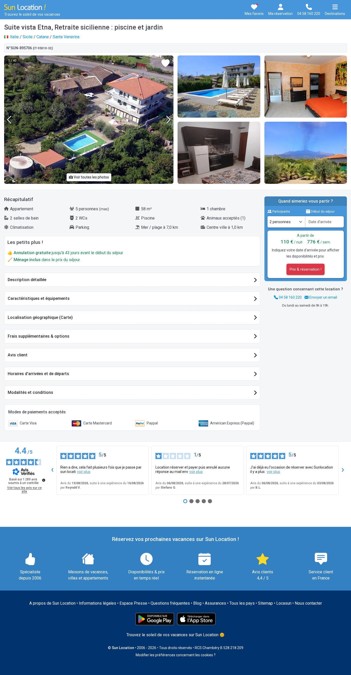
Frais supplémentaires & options (38, 336)
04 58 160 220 (290, 297)
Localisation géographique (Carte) (40, 317)
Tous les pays (242, 603)
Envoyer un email (323, 297)
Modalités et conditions (30, 392)
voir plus (83, 472)
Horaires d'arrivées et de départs (38, 373)
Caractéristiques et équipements (39, 298)
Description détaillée (27, 279)
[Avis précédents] (52, 470)
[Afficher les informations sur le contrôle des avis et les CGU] (44, 480)
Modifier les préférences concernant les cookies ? (176, 655)
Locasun (283, 603)
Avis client (17, 355)
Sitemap (265, 603)
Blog (197, 603)
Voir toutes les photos (91, 177)
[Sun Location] (25, 6)
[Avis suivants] (342, 470)
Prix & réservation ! (305, 269)
